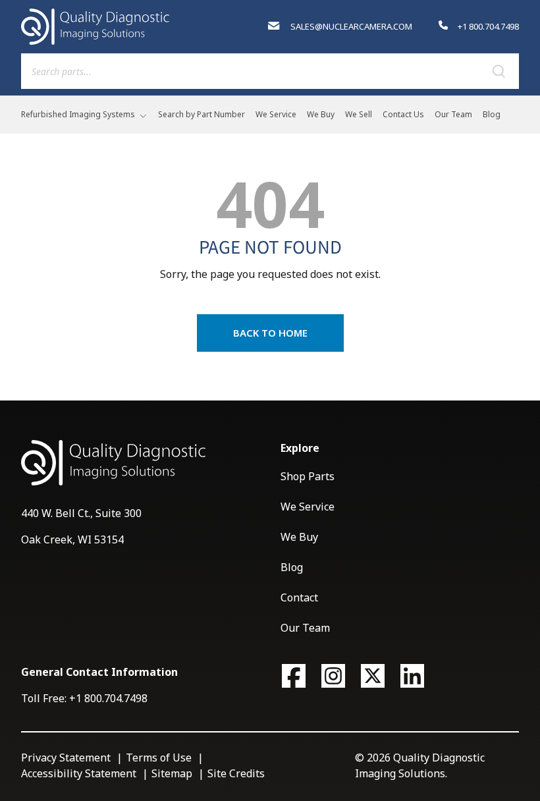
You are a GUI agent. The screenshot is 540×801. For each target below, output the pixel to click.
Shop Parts (308, 476)
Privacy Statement (66, 757)
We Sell (358, 114)
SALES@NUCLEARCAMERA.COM (350, 26)
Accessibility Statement (78, 773)
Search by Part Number (201, 114)
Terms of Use (159, 757)
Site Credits (236, 773)
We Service (276, 114)
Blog (491, 114)
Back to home (270, 332)
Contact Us (403, 114)
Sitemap (171, 773)
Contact (299, 597)
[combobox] (270, 71)
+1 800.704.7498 (487, 26)
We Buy (321, 114)
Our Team (453, 114)
